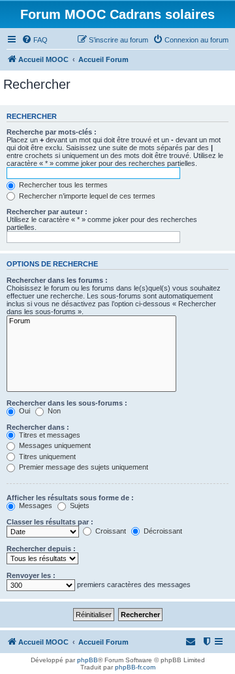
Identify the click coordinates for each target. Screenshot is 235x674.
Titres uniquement (46, 456)
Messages (34, 505)
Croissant (109, 531)
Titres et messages (48, 435)
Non (53, 411)
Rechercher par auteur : (47, 212)
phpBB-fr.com (135, 667)
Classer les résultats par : (50, 522)
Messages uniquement (54, 445)
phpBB (87, 660)
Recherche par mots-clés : (52, 132)
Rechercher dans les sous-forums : (67, 403)
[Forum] (91, 321)
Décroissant (162, 531)
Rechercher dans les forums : (57, 280)
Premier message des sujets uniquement (82, 467)
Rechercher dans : (38, 427)
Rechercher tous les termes (62, 185)
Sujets (78, 505)
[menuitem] (35, 40)
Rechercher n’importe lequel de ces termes (86, 196)
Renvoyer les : (31, 575)
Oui (23, 411)
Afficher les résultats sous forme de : (70, 498)
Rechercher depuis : (41, 549)
